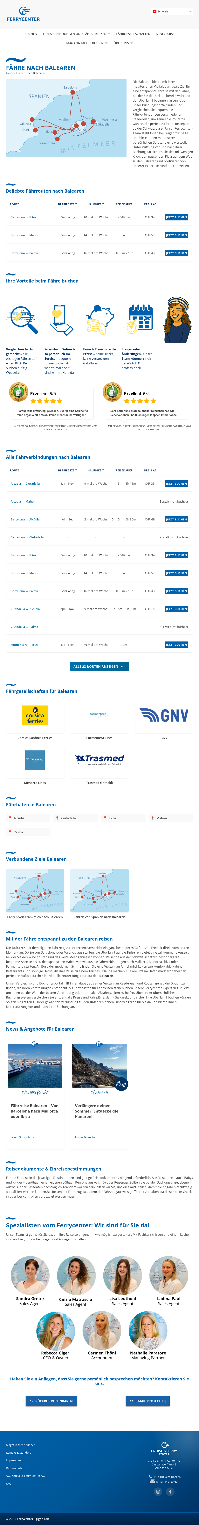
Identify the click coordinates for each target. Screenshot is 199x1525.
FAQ (8, 1483)
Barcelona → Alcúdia (25, 519)
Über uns (121, 43)
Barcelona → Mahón (25, 235)
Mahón (161, 818)
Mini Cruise (165, 34)
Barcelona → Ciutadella (27, 537)
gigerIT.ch (42, 1519)
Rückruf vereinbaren (54, 1401)
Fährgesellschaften (133, 34)
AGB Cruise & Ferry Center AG (25, 1476)
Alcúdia (19, 818)
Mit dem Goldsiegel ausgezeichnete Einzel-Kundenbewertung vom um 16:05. (149, 428)
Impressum (13, 1460)
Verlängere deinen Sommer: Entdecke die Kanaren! (96, 1111)
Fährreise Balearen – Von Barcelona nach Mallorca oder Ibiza (34, 1111)
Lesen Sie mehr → (22, 1137)
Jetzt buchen (176, 217)
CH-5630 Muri (164, 1468)
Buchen (30, 34)
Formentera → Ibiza (24, 645)
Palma (18, 832)
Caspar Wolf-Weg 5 (164, 1464)
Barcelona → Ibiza (23, 217)
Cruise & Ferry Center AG (164, 1460)
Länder (10, 73)
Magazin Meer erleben (85, 43)
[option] (53, 406)
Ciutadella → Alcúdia (25, 609)
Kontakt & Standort (18, 1452)
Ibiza (112, 818)
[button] (172, 11)
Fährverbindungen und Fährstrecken (74, 34)
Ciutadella (68, 818)
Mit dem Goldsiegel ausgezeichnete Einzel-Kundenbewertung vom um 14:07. (55, 428)
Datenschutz (14, 1468)
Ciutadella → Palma (24, 627)
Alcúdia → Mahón (23, 501)
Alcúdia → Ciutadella (25, 483)
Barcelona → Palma (24, 253)
